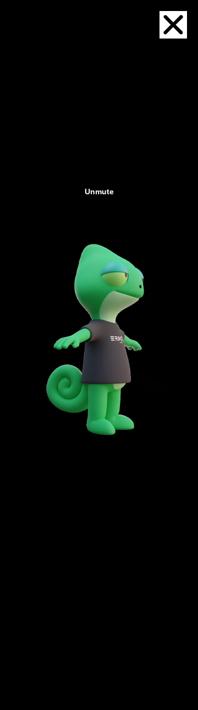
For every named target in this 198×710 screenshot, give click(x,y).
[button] (173, 25)
